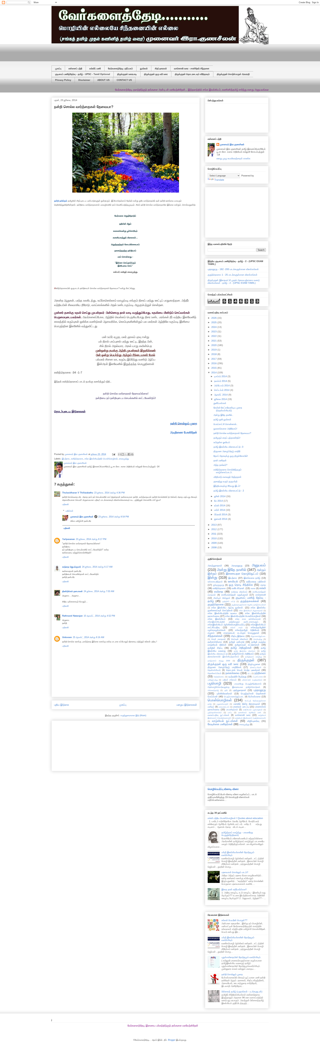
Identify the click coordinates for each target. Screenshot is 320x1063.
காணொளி (261, 594)
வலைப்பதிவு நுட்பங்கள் (218, 715)
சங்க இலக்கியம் (217, 619)
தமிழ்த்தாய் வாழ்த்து (253, 657)
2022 (214, 336)
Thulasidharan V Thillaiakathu (77, 492)
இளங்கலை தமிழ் (252, 578)
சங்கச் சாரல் (236, 628)
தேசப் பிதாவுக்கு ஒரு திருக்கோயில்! (231, 456)
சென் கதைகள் (218, 639)
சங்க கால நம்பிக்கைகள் (248, 619)
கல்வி (262, 588)
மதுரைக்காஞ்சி (222, 704)
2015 (214, 367)
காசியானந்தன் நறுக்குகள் (234, 594)
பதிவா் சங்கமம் (229, 680)
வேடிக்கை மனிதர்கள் (220, 724)
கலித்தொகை (77, 458)
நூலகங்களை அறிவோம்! (225, 428)
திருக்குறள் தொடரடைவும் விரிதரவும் (192, 74)
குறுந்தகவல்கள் (249, 601)
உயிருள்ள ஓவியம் (222, 442)
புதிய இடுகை (61, 704)
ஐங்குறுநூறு (218, 585)
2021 (214, 340)
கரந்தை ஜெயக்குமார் (71, 567)
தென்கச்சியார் (214, 670)
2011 (214, 533)
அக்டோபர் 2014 (222, 385)
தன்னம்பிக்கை (215, 642)
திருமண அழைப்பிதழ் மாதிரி (227, 451)
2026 (214, 318)
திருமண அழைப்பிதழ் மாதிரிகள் (224, 667)
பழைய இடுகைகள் (186, 704)
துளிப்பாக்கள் (220, 403)
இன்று (212, 577)
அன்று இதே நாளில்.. (223, 415)
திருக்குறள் (246, 660)
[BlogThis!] (122, 454)
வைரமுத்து (124, 458)
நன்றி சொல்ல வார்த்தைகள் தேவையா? (232, 433)
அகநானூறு (236, 565)
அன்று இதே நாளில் (231, 570)
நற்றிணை (260, 673)
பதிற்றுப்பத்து (213, 680)
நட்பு (249, 673)
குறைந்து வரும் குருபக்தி (225, 481)
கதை (263, 585)
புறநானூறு (260, 690)
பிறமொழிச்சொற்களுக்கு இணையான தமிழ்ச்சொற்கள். (234, 687)
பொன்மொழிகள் (220, 700)
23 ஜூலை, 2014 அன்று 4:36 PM (109, 492)
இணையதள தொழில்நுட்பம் (242, 573)
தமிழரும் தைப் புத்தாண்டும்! (227, 437)
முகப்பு (58, 68)
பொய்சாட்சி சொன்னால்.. (226, 424)
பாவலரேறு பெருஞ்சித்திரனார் (248, 684)
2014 (214, 372)
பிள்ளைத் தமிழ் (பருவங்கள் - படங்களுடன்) (242, 991)
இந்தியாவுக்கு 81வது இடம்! (227, 486)
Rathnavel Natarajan (72, 616)
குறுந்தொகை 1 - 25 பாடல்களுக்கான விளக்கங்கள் (232, 274)
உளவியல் (233, 581)
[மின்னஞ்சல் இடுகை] (113, 454)
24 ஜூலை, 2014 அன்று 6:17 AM (97, 567)
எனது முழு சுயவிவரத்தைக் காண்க (233, 158)
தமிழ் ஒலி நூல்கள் (222, 419)
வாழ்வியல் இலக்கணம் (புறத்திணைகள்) (250, 718)
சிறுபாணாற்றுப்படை (258, 636)
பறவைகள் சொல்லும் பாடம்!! (235, 872)
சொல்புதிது (258, 639)
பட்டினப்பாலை (257, 677)
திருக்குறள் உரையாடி (127, 74)
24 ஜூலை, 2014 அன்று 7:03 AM (99, 591)
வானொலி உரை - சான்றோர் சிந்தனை (191, 68)
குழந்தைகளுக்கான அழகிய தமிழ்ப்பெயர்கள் (249, 605)
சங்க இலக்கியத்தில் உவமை (222, 613)
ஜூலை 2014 (221, 399)
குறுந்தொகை (216, 604)
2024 (214, 327)
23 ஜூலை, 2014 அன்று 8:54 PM (113, 516)
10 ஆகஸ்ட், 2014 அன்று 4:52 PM (99, 616)
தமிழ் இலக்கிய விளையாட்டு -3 (228, 446)
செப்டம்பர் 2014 (222, 390)
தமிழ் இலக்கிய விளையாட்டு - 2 (229, 490)
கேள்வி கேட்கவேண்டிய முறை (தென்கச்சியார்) (228, 409)
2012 (214, 529)
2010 (214, 538)
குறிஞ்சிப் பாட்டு (228, 601)
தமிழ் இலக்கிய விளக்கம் (244, 651)
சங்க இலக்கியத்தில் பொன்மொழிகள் (101, 458)
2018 (214, 354)
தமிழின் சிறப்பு (215, 648)
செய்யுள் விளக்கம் (239, 639)
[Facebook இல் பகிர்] (129, 454)
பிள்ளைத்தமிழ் (213, 690)
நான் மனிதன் (220, 460)
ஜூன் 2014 (220, 496)
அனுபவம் (259, 565)
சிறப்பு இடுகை (238, 636)
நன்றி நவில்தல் (60, 201)
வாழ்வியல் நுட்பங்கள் (225, 720)
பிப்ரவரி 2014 (221, 514)
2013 (214, 524)
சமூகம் (211, 633)
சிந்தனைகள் (215, 636)
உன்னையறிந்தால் (215, 582)
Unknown (67, 637)
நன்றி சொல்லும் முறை (183, 423)
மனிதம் (211, 707)
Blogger (171, 1040)
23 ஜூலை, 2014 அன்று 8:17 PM (91, 539)
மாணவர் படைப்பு (241, 706)
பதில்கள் (69, 511)
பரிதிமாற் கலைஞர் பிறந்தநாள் (227, 477)
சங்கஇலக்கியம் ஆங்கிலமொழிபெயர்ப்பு (226, 624)
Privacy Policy (63, 80)
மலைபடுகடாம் (223, 707)
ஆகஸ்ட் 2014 (221, 394)
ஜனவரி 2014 (221, 519)
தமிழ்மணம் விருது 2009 (219, 661)
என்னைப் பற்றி (75, 68)
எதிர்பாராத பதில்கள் (256, 581)
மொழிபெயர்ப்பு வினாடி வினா (223, 788)
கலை (253, 588)
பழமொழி (214, 683)
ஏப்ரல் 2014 (220, 505)
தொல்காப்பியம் (214, 673)
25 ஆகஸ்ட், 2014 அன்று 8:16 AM (88, 637)
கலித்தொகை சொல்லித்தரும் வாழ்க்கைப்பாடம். (228, 471)
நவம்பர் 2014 (221, 381)
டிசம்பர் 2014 (221, 376)
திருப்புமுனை (254, 664)
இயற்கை (66, 458)
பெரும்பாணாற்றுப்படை (234, 697)
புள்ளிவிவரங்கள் (224, 693)
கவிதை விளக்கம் (239, 592)
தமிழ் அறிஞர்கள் (241, 647)
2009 (214, 543)
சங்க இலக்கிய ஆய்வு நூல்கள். (227, 607)
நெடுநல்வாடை (219, 677)
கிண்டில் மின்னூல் (222, 598)
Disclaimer (84, 80)
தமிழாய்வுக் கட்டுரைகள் (247, 644)
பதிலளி (65, 504)
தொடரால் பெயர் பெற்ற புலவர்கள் (243, 670)
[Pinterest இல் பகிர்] (132, 454)
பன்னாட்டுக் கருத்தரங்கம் (252, 680)
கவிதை (218, 591)
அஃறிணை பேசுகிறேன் (183, 432)
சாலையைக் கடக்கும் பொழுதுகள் (241, 633)
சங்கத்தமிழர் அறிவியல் (247, 630)
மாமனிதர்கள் (232, 710)
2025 (214, 322)
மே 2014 (219, 500)
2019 (214, 349)
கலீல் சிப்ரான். (238, 588)
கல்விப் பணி (95, 68)
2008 (214, 547)
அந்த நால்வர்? (220, 465)
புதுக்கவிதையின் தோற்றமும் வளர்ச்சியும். (241, 957)
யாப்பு (230, 712)
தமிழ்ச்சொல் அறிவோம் (243, 653)
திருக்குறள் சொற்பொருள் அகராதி (233, 74)
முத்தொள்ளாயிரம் (215, 712)
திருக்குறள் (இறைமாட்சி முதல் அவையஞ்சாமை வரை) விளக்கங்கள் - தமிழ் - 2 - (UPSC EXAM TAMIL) (234, 281)
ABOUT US (103, 80)
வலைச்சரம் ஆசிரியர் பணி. (250, 712)
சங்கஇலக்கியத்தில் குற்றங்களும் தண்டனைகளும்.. (234, 622)
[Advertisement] (132, 52)
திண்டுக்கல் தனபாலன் (72, 591)
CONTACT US (124, 80)
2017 (214, 358)
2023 (214, 331)
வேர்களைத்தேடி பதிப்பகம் (120, 68)
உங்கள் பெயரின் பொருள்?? (234, 920)
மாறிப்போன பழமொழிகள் (252, 710)
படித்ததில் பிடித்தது (237, 676)
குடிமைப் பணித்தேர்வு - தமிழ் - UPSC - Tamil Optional (82, 74)
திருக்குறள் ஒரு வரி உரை (156, 74)
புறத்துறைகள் (239, 690)
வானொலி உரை (242, 715)
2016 (214, 363)
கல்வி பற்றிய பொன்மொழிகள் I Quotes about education (235, 818)
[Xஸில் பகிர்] (126, 454)
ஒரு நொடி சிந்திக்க (241, 584)
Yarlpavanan (68, 539)
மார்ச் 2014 (220, 510)
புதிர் (226, 690)
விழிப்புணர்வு (253, 721)
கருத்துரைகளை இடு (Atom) (133, 715)
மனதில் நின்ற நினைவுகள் (247, 704)
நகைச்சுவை (233, 673)
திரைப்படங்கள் (255, 667)
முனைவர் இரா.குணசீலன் (81, 516)
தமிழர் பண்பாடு (236, 642)
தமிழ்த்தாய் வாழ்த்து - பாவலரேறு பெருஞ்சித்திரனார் (237, 834)
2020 (214, 345)
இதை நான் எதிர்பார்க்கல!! (234, 889)
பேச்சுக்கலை (254, 696)
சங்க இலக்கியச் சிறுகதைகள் (251, 611)
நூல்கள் (144, 68)
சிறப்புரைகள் (161, 68)
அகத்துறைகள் (215, 565)
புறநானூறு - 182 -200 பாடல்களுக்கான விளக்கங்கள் (233, 269)
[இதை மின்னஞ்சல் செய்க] (119, 454)
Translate (219, 179)
